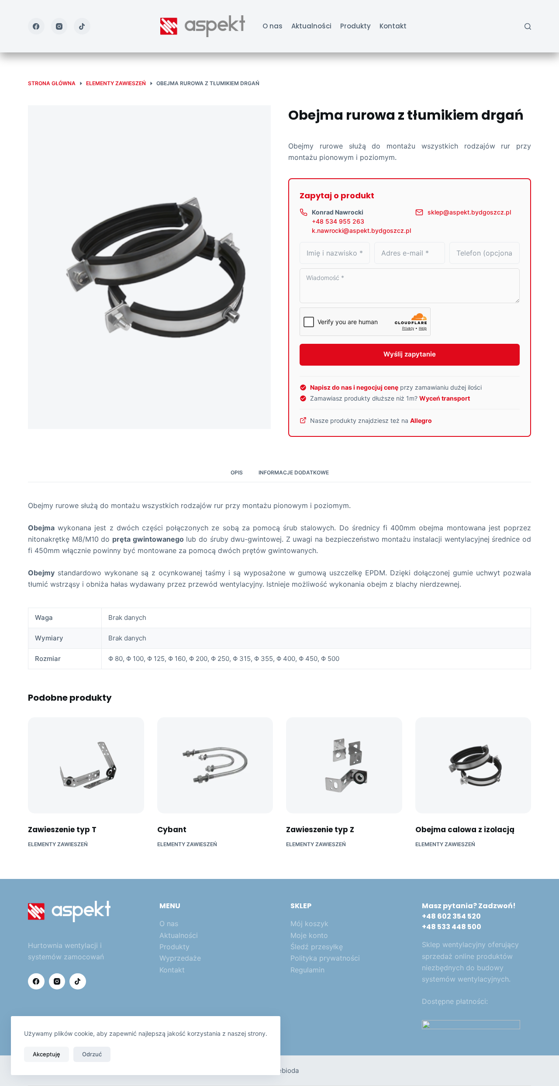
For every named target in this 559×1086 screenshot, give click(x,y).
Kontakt (393, 26)
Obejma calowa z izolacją (464, 829)
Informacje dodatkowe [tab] (294, 472)
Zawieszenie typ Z (320, 829)
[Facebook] (36, 26)
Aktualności (311, 26)
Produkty (355, 26)
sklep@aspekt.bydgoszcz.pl (469, 212)
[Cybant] (215, 765)
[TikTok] (82, 26)
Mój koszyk (309, 923)
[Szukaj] (527, 26)
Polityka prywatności (325, 958)
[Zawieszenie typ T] (86, 765)
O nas (272, 26)
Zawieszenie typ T (62, 829)
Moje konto (309, 935)
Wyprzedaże (180, 958)
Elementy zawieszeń (58, 844)
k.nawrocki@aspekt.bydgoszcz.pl (361, 230)
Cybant (171, 829)
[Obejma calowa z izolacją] (473, 765)
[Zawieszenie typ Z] (344, 765)
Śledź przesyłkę (316, 946)
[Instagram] (59, 26)
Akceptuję (46, 1054)
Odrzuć (92, 1054)
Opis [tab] (237, 472)
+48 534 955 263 (338, 221)
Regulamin (307, 969)
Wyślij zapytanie (409, 354)
